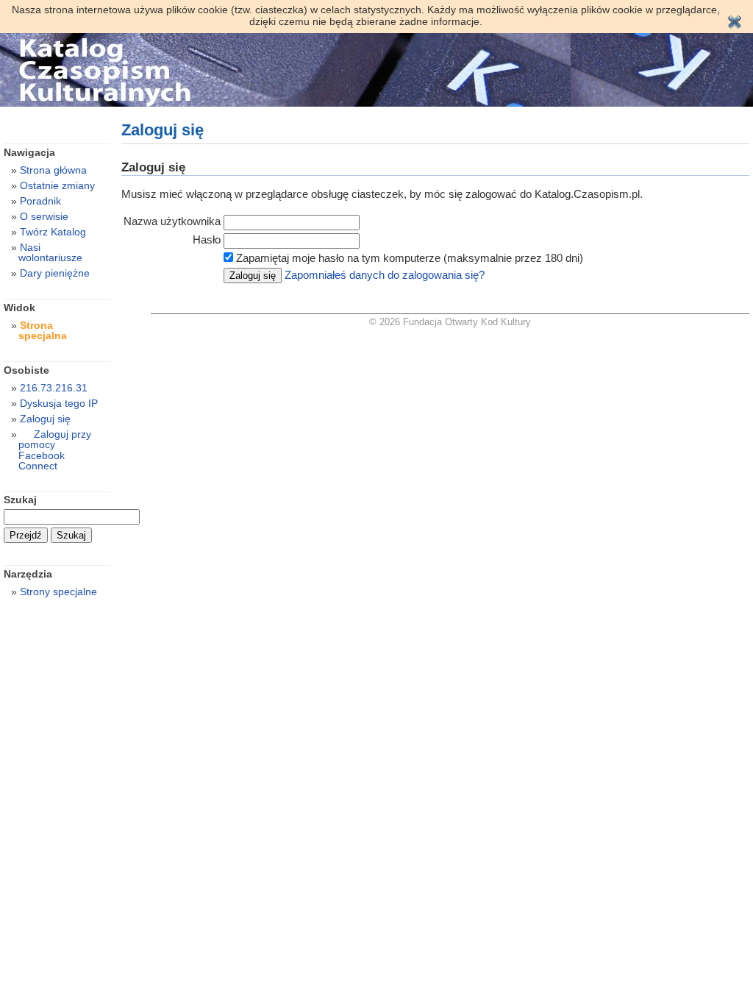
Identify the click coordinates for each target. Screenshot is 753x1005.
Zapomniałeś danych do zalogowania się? (385, 275)
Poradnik (40, 201)
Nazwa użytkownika (172, 221)
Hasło (207, 239)
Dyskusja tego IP (59, 403)
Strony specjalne (58, 591)
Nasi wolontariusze (50, 252)
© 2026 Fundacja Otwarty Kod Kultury (450, 321)
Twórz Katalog (53, 232)
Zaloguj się (45, 419)
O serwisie (44, 216)
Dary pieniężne (55, 273)
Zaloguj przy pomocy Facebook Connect (54, 449)
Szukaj (20, 499)
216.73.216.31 (54, 388)
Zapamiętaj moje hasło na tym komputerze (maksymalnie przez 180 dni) (409, 258)
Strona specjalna (42, 330)
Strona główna (53, 170)
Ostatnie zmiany (57, 185)
